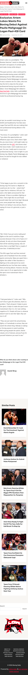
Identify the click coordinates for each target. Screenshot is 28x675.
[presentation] (14, 417)
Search (2, 606)
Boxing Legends (19, 649)
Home (1, 7)
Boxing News (13, 14)
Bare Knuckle (4, 14)
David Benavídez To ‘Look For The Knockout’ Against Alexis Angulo (14, 430)
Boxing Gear (20, 654)
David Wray (7, 35)
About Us (7, 649)
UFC (13, 144)
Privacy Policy (8, 652)
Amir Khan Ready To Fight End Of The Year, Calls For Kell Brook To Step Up (13, 524)
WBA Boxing (19, 656)
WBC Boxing (8, 656)
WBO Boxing (8, 654)
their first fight (4, 91)
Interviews (21, 14)
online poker (13, 669)
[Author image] (1, 35)
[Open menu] (26, 3)
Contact (7, 651)
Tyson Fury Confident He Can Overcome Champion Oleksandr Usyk (13, 555)
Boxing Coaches (18, 651)
